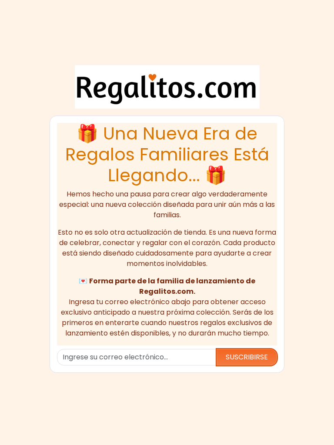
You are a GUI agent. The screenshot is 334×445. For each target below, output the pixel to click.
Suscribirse (247, 357)
